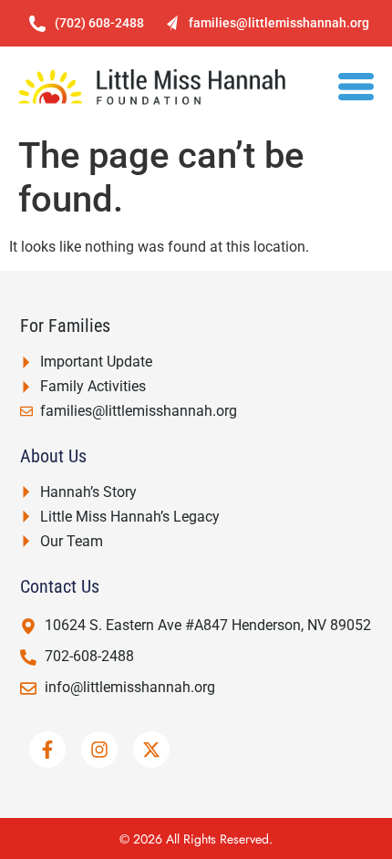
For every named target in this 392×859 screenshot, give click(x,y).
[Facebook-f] (47, 749)
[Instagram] (99, 749)
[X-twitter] (151, 749)
